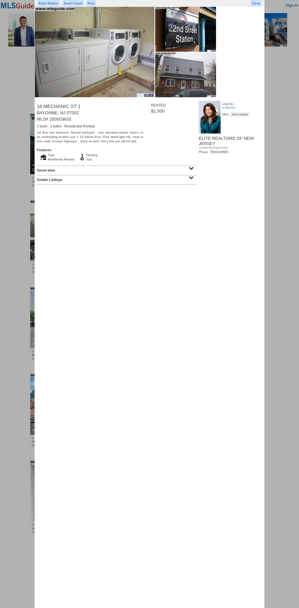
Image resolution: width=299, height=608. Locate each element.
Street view (116, 169)
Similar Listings (116, 178)
